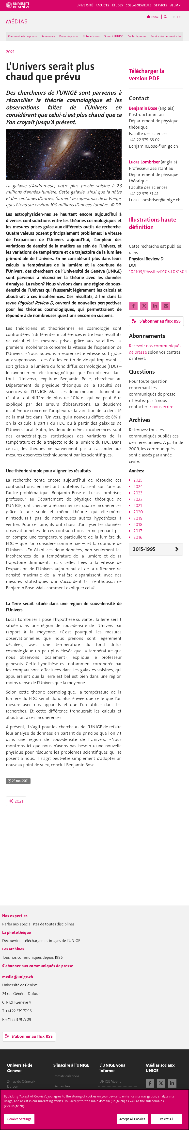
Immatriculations (66, 1076)
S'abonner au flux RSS (160, 321)
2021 (10, 52)
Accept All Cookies (132, 1119)
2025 (137, 480)
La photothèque (16, 932)
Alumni (176, 5)
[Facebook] (134, 306)
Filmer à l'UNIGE (113, 36)
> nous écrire (161, 407)
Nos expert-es (15, 915)
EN (178, 17)
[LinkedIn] (155, 306)
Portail (154, 17)
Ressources (48, 36)
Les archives (13, 949)
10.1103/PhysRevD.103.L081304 (158, 272)
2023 (137, 493)
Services (160, 5)
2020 (138, 512)
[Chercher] (165, 17)
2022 (137, 499)
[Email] (165, 306)
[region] (94, 1109)
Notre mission (91, 36)
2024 (138, 486)
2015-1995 (144, 549)
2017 (137, 531)
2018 (137, 524)
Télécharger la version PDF (146, 74)
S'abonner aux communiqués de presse (37, 965)
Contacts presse (137, 36)
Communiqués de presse (22, 36)
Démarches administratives (65, 1088)
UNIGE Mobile (110, 1081)
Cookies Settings (19, 1119)
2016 (137, 537)
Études (117, 5)
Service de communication (166, 36)
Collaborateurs (138, 5)
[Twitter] (144, 306)
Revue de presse (68, 36)
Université (85, 5)
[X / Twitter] (161, 1083)
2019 (137, 518)
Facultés (102, 5)
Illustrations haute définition (152, 223)
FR (173, 17)
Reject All (166, 1119)
